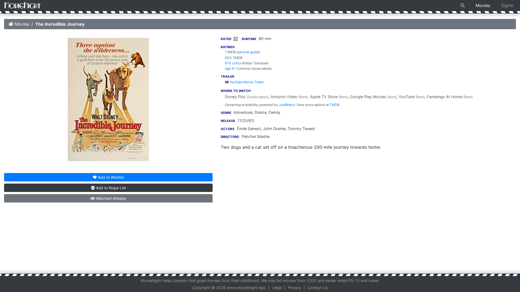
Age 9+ (230, 69)
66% (228, 58)
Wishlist (111, 177)
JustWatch (287, 105)
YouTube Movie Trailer (246, 82)
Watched (110, 198)
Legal (277, 287)
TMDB (334, 105)
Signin (507, 5)
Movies (483, 5)
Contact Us (317, 287)
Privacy (294, 287)
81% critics (233, 63)
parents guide (248, 52)
